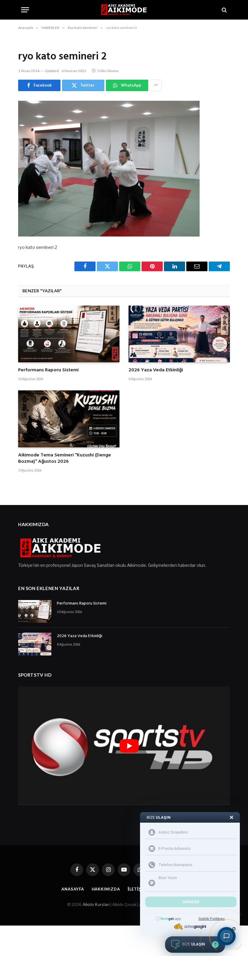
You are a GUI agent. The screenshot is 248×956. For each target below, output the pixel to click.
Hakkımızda (106, 889)
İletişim (137, 889)
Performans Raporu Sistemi (48, 370)
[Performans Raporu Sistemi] (68, 334)
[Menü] (25, 10)
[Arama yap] (223, 10)
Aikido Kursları (96, 904)
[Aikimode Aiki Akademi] (124, 10)
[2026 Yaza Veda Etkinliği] (179, 334)
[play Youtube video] (129, 746)
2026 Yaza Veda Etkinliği (156, 370)
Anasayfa (72, 889)
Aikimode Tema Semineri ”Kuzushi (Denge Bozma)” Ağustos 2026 (64, 458)
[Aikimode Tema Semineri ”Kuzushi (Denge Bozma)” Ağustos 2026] (68, 418)
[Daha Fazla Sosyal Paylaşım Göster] (156, 85)
